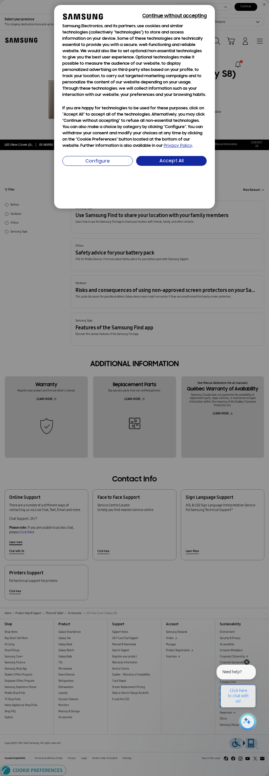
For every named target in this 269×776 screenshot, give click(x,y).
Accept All (171, 161)
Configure (97, 161)
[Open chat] (247, 721)
